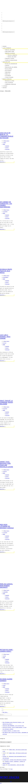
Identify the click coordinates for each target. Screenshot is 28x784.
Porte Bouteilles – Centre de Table (16, 764)
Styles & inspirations (11, 60)
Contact (5, 87)
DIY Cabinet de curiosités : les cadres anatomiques (6, 204)
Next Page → (5, 712)
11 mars (4, 142)
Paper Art (7, 73)
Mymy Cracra (6, 140)
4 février (5, 471)
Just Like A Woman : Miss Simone (5, 336)
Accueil (5, 46)
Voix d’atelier (9, 82)
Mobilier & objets (10, 53)
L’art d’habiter (7, 47)
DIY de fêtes (8, 68)
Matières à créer (9, 80)
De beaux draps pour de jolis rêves (6, 270)
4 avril (4, 655)
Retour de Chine (12, 56)
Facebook (7, 145)
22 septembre (5, 277)
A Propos (5, 85)
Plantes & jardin (9, 58)
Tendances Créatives (10, 84)
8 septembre (5, 591)
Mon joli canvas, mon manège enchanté (6, 585)
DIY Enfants (8, 70)
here (12, 768)
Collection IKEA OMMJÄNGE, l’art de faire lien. (13, 725)
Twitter (7, 147)
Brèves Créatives (7, 78)
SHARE (4, 144)
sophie (4, 764)
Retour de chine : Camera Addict (6, 650)
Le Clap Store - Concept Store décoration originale (14, 759)
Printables (8, 75)
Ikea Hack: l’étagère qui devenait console (7, 526)
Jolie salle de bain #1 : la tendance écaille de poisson (6, 135)
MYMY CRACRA (9, 777)
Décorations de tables (11, 67)
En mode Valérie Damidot (6, 680)
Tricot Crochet (9, 77)
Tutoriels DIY (6, 61)
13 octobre (5, 211)
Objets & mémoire (12, 54)
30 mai (4, 685)
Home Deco (7, 72)
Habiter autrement (10, 49)
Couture (7, 65)
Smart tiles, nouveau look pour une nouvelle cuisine (6, 464)
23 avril (4, 342)
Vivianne (4, 756)
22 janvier (5, 532)
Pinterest (7, 149)
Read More (2, 161)
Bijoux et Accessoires (11, 63)
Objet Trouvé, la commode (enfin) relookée (6, 402)
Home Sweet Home (9, 51)
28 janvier (5, 408)
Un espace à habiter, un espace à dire (11, 730)
